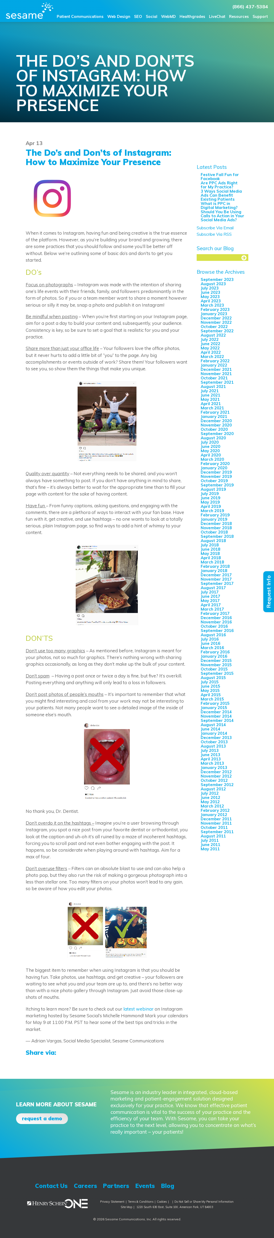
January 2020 (214, 467)
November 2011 (216, 823)
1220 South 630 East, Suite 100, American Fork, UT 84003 (174, 1207)
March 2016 (212, 647)
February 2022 (215, 360)
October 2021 (214, 377)
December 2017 (216, 574)
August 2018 (213, 540)
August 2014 (213, 724)
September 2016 (217, 630)
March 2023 (212, 305)
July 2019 (210, 493)
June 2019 (210, 497)
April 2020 (211, 455)
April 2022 (211, 352)
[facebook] (189, 1185)
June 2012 (210, 797)
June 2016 (210, 643)
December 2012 (216, 771)
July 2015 (210, 681)
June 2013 (210, 754)
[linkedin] (229, 1185)
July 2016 (210, 639)
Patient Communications (80, 16)
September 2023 (217, 279)
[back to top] (246, 1202)
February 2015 (215, 703)
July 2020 (210, 442)
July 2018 (210, 544)
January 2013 (214, 767)
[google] (213, 1185)
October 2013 (214, 741)
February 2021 (215, 412)
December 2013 (216, 737)
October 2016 (214, 626)
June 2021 (210, 395)
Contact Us (51, 1186)
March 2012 (212, 806)
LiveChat (217, 16)
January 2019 (214, 519)
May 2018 (210, 553)
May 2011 (210, 848)
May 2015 (210, 690)
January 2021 (214, 416)
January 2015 (214, 707)
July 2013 (210, 750)
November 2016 (216, 621)
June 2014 (210, 729)
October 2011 (214, 827)
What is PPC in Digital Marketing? (219, 205)
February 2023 (215, 309)
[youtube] (221, 1185)
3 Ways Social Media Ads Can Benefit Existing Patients (221, 195)
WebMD (168, 16)
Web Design (118, 16)
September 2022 (217, 330)
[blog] (238, 1185)
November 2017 (216, 579)
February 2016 (215, 651)
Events (145, 1186)
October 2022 (214, 326)
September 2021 (217, 382)
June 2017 (210, 596)
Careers (85, 1186)
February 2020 (215, 463)
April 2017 (211, 604)
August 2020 (213, 437)
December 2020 (216, 420)
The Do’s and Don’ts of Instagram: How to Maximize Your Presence (98, 157)
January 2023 (214, 313)
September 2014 (217, 720)
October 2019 (214, 480)
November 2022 (216, 322)
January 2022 (214, 365)
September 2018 (217, 536)
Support (260, 16)
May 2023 (210, 296)
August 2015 (213, 677)
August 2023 (213, 283)
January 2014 (214, 733)
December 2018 (216, 523)
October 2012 (214, 780)
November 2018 (216, 527)
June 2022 (210, 343)
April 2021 (211, 403)
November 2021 (216, 373)
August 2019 (213, 489)
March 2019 (212, 510)
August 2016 (213, 634)
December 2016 (216, 617)
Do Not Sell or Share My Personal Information (204, 1201)
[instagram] (197, 1185)
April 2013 (211, 758)
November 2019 (216, 476)
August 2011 (213, 836)
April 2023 (211, 300)
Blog (167, 1186)
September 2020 (217, 433)
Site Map (126, 1207)
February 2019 (215, 514)
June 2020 (210, 446)
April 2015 (211, 694)
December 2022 (216, 318)
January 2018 (214, 570)
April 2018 (211, 557)
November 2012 (216, 776)
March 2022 (212, 356)
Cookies (162, 1201)
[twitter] (205, 1185)
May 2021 (210, 399)
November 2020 (216, 425)
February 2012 (215, 810)
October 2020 (214, 429)
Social (151, 16)
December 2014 (216, 711)
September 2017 (217, 583)
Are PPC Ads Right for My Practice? (219, 184)
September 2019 (217, 484)
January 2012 (214, 814)
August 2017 (213, 587)
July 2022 (210, 339)
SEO (138, 16)
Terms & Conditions (140, 1201)
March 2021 (212, 407)
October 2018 (214, 532)
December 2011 (216, 818)
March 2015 (212, 699)
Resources (239, 16)
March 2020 (212, 459)
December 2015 (216, 660)
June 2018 (210, 549)
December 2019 (216, 472)
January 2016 (214, 656)
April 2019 (211, 506)
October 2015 (214, 669)
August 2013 (213, 746)
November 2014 (216, 716)
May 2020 (210, 450)
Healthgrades (192, 16)
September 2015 (217, 673)
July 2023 (210, 288)
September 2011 (217, 831)
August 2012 (213, 788)
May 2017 (210, 600)
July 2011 (210, 840)
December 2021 (216, 369)
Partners (116, 1186)
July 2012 (210, 793)
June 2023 (210, 292)
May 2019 (210, 502)
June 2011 (210, 844)
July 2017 (210, 592)
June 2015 (210, 686)
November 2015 (216, 664)
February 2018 (215, 566)
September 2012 (217, 784)
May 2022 (210, 348)
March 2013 (212, 763)
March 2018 (212, 562)
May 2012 (210, 801)
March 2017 (212, 609)
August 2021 (213, 386)
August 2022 (213, 335)
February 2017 (215, 613)
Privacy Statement (112, 1201)
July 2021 (210, 390)
